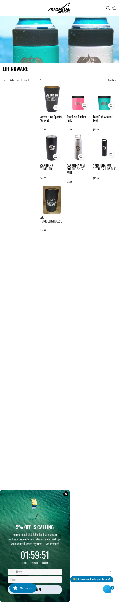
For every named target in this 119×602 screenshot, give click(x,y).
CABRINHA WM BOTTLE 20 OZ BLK (104, 167)
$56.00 (69, 182)
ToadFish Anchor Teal (102, 118)
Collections (14, 80)
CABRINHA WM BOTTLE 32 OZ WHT (75, 169)
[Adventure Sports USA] (59, 7)
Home (5, 80)
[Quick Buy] (56, 107)
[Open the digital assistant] (107, 589)
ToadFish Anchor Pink (76, 118)
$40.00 (43, 178)
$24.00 (69, 129)
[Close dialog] (65, 494)
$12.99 (43, 129)
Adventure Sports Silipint (51, 118)
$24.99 (43, 230)
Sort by (42, 80)
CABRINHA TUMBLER (46, 167)
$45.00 (96, 178)
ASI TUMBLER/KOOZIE (51, 219)
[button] (107, 8)
